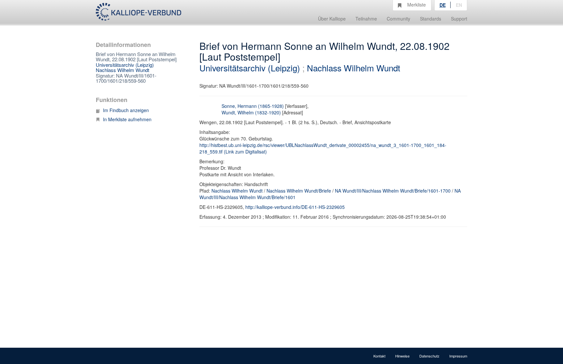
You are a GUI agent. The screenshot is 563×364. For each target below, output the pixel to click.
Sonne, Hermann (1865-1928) (253, 106)
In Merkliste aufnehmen (127, 119)
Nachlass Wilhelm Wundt (122, 69)
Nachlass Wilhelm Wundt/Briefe (299, 190)
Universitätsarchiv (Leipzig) (125, 64)
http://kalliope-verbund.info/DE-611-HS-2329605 (295, 207)
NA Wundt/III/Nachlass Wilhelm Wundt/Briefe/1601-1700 (393, 190)
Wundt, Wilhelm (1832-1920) (251, 112)
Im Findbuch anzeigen (126, 110)
